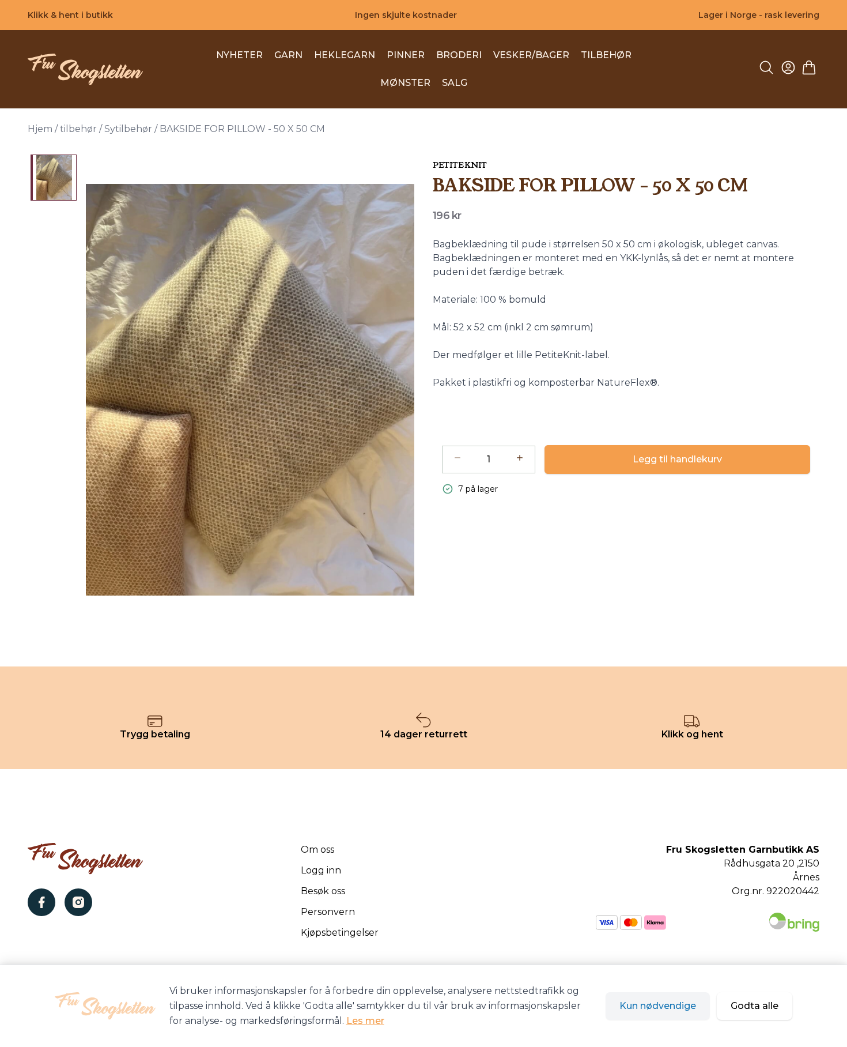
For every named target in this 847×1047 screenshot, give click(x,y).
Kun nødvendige (657, 1005)
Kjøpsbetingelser (340, 932)
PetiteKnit (460, 165)
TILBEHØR (606, 55)
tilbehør (78, 128)
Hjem (40, 128)
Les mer (365, 1020)
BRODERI (459, 55)
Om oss (317, 849)
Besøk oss (323, 891)
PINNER (406, 55)
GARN (288, 55)
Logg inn (321, 870)
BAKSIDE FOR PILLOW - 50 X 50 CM (242, 128)
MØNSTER (405, 82)
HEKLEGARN (344, 55)
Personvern (328, 911)
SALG (454, 82)
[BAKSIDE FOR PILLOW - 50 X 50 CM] (54, 178)
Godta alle (754, 1005)
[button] (250, 389)
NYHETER (239, 55)
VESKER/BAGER (531, 55)
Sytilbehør (128, 128)
